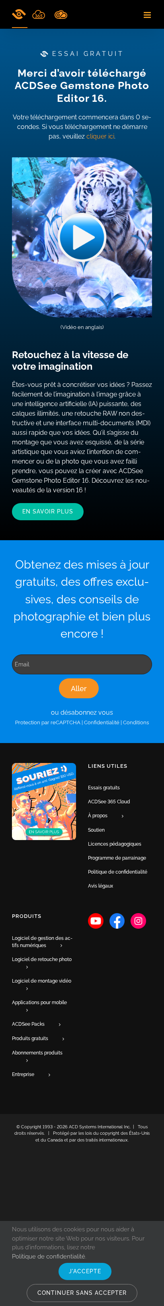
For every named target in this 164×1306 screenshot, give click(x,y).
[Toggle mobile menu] (148, 15)
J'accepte (85, 1271)
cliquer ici (100, 136)
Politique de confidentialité (48, 1256)
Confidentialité (101, 722)
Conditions (136, 722)
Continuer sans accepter (82, 1293)
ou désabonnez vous (82, 712)
